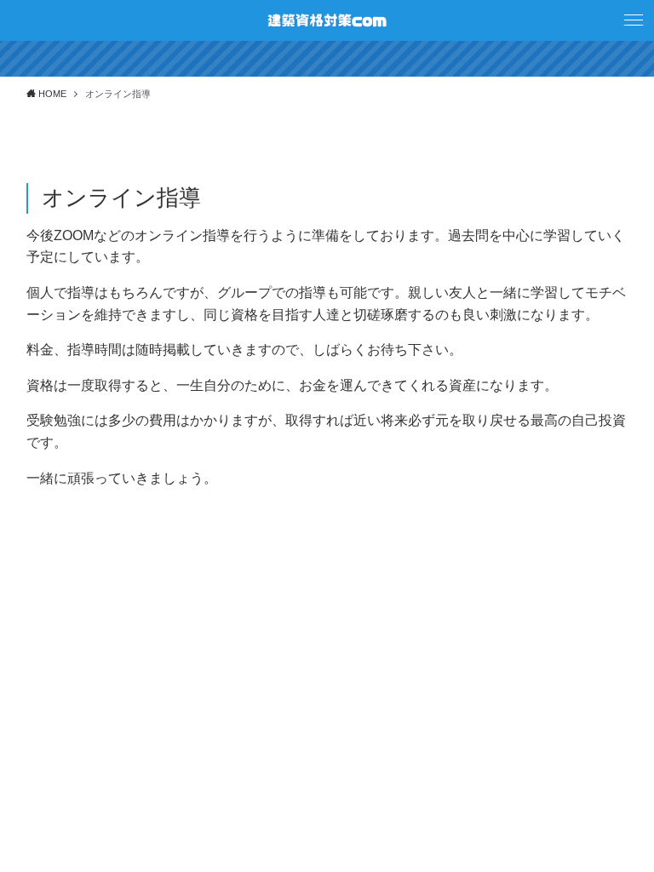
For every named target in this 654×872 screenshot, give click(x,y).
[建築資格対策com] (327, 20)
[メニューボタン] (633, 20)
